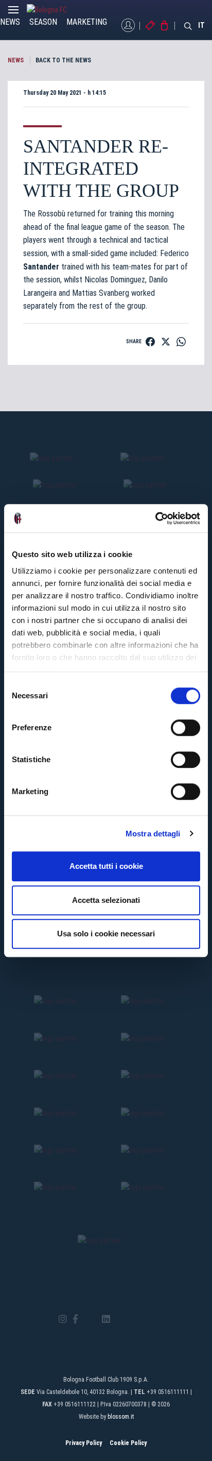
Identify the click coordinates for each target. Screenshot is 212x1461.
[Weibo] (149, 1319)
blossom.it (121, 1416)
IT (201, 25)
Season (43, 22)
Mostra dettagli (153, 833)
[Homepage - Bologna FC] (55, 9)
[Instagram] (63, 1319)
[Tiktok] (119, 1319)
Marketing (86, 22)
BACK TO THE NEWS (63, 60)
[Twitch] (134, 1319)
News (10, 22)
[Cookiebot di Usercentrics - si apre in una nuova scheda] (155, 518)
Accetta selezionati (106, 900)
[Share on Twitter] (165, 341)
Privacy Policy (83, 1443)
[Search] (188, 25)
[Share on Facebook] (150, 341)
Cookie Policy (128, 1443)
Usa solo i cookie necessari (106, 933)
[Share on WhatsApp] (181, 341)
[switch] (185, 727)
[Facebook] (75, 1319)
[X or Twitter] (90, 1319)
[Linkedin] (106, 1319)
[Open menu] (13, 12)
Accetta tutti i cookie (106, 866)
